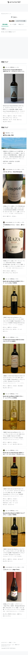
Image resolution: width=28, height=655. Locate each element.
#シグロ (5, 614)
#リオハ (9, 121)
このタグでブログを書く (21, 20)
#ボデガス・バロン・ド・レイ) (10, 502)
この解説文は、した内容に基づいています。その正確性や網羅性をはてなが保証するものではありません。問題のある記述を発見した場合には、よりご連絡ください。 (8, 32)
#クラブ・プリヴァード (8, 504)
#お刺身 (9, 163)
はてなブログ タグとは (6, 644)
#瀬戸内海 (5, 161)
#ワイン (5, 115)
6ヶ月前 (17, 67)
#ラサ (4, 270)
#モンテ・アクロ (17, 115)
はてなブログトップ (5, 645)
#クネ (4, 216)
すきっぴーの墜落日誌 (9, 67)
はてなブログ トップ (7, 13)
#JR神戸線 (11, 161)
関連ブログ (21, 24)
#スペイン (19, 119)
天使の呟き (7, 132)
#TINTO (10, 614)
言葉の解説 (5, 24)
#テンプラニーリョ (7, 272)
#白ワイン (10, 115)
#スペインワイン (7, 616)
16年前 (16, 278)
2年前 (12, 132)
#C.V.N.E (20, 385)
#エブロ (5, 121)
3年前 (23, 169)
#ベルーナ (15, 272)
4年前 (23, 222)
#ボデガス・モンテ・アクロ (9, 119)
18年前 (16, 510)
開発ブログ (17, 644)
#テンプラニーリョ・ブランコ (10, 117)
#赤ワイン (13, 270)
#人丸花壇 (17, 161)
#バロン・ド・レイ (17, 329)
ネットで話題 (13, 24)
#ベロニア (20, 559)
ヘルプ (12, 644)
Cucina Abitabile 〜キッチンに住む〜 (13, 169)
